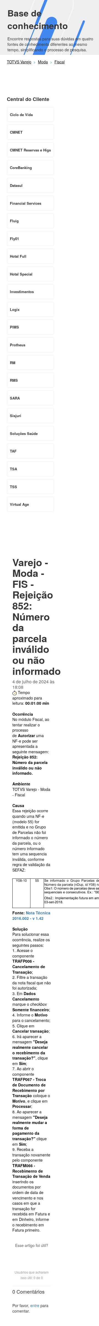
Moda (43, 61)
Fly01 (14, 238)
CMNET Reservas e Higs (30, 150)
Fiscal (59, 61)
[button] (31, 1255)
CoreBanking (21, 167)
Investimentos (22, 291)
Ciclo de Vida (21, 114)
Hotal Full (18, 256)
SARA (15, 398)
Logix (15, 309)
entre (34, 1305)
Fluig (14, 220)
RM (12, 362)
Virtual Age (19, 504)
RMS (14, 380)
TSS (13, 486)
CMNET (16, 132)
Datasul (16, 185)
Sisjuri (15, 415)
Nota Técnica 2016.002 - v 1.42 (31, 915)
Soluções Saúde (24, 433)
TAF (13, 451)
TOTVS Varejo (19, 61)
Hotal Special (21, 274)
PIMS (14, 327)
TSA (13, 468)
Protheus (17, 344)
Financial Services (25, 203)
